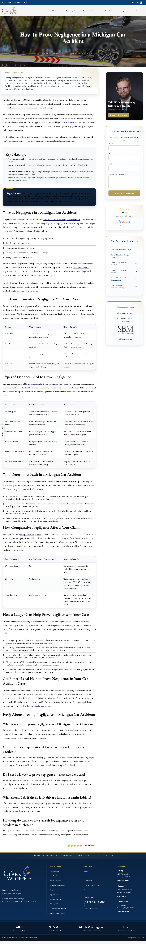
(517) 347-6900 (94, 902)
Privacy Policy (132, 938)
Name (110, 144)
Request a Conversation (118, 115)
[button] (2, 432)
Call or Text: (16, 2)
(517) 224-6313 (123, 912)
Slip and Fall (54, 894)
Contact (86, 890)
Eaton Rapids (122, 901)
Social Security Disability (58, 913)
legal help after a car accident (69, 122)
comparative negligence (30, 534)
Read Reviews (124, 226)
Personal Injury (55, 871)
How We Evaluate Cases (92, 885)
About (86, 871)
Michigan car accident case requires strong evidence (47, 383)
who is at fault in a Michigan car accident (61, 219)
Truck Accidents (55, 880)
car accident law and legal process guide (33, 705)
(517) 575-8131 (123, 880)
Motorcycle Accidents (57, 885)
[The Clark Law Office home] (17, 874)
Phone (110, 154)
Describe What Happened (116, 174)
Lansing (120, 870)
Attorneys (87, 876)
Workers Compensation (58, 908)
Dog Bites (53, 890)
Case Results (88, 880)
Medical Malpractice (56, 899)
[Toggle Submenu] (136, 256)
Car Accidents (55, 876)
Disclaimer (141, 938)
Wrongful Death (55, 904)
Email (110, 164)
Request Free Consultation (124, 193)
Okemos (120, 886)
